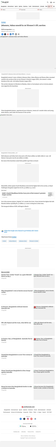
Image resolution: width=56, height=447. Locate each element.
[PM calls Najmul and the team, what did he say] (44, 329)
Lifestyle (42, 6)
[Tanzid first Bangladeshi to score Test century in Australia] (44, 361)
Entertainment (35, 6)
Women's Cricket (34, 241)
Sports (16, 6)
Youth (30, 6)
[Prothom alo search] (48, 2)
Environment (6, 412)
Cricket (3, 22)
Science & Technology (16, 412)
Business (25, 6)
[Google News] (35, 419)
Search (44, 412)
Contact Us (38, 431)
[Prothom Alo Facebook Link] (21, 419)
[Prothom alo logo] (28, 407)
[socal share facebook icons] (2, 35)
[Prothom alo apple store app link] (33, 426)
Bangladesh (4, 6)
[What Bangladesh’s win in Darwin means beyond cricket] (44, 297)
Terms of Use (31, 431)
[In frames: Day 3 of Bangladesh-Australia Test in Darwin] (44, 345)
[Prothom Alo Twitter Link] (25, 419)
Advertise (23, 431)
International (11, 6)
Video (34, 412)
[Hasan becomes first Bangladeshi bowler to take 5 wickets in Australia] (44, 393)
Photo (30, 412)
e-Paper (39, 412)
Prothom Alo (16, 431)
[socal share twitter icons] (5, 35)
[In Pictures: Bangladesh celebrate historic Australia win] (44, 313)
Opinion (20, 6)
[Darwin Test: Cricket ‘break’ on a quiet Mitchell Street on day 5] (44, 281)
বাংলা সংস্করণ (49, 412)
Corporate (25, 412)
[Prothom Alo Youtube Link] (32, 419)
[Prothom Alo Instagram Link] (28, 419)
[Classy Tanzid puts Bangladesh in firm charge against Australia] (44, 377)
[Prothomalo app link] (23, 426)
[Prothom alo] (5, 2)
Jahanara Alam (23, 241)
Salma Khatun (12, 241)
